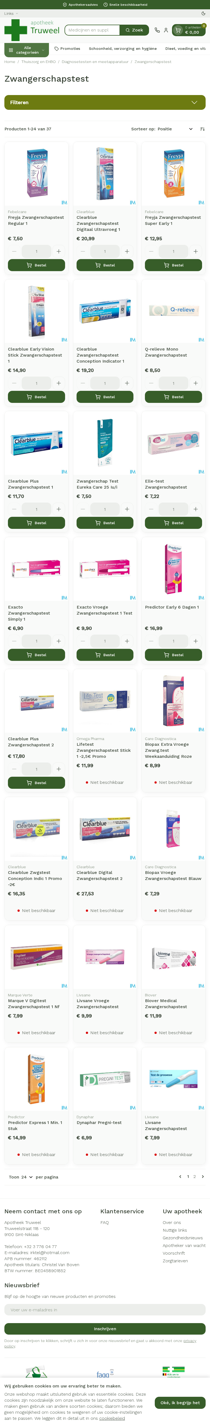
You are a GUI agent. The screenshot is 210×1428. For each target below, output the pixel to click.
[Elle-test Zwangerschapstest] (173, 443)
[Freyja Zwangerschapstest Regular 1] (36, 174)
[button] (105, 102)
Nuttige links (175, 1230)
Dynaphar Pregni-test (99, 1122)
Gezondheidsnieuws (183, 1237)
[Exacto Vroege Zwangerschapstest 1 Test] (105, 569)
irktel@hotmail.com (49, 1252)
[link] (181, 1177)
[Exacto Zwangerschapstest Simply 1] (36, 569)
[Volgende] (202, 1177)
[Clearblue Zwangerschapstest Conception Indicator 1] (105, 311)
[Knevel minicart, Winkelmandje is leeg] (178, 30)
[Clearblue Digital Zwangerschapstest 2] (105, 829)
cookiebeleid (112, 1418)
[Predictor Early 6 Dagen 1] (173, 569)
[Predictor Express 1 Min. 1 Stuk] (36, 1079)
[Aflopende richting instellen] (202, 129)
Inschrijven (105, 1328)
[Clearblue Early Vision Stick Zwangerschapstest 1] (36, 311)
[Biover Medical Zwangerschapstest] (173, 957)
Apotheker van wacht (184, 1245)
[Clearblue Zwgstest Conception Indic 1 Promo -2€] (36, 829)
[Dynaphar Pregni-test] (105, 1079)
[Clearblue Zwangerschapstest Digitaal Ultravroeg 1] (105, 174)
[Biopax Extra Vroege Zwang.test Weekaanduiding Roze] (173, 701)
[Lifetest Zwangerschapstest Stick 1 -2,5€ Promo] (105, 701)
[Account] (166, 30)
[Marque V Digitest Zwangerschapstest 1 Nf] (36, 957)
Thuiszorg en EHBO (38, 61)
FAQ (104, 1222)
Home (9, 61)
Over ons (172, 1222)
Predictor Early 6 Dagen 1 (172, 607)
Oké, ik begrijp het (180, 1402)
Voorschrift (174, 1253)
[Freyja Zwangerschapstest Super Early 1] (173, 174)
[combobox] (92, 30)
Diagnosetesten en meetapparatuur (95, 61)
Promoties (70, 48)
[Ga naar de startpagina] (31, 30)
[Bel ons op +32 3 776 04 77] (157, 30)
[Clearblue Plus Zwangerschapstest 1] (36, 443)
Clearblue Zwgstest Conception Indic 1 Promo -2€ (35, 878)
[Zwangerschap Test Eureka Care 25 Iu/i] (105, 443)
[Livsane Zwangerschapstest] (173, 1079)
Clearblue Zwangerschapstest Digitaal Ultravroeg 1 (98, 223)
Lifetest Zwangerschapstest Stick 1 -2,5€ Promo (104, 750)
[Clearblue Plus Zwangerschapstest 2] (36, 701)
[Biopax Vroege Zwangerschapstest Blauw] (173, 829)
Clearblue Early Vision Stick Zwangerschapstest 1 (35, 355)
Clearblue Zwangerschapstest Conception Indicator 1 (100, 355)
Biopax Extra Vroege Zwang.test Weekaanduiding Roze (168, 750)
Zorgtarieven (175, 1260)
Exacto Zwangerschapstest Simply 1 (29, 613)
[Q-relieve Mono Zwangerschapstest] (173, 311)
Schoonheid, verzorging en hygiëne (123, 48)
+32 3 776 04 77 (40, 1246)
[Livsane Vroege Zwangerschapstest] (105, 957)
